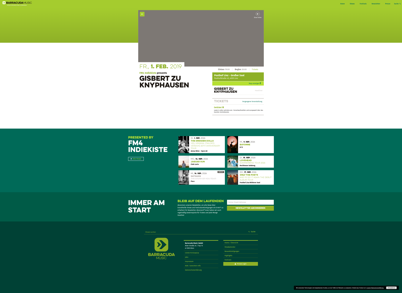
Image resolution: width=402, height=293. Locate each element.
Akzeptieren (391, 288)
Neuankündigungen (232, 251)
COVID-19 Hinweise (192, 253)
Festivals (363, 4)
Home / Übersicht (231, 243)
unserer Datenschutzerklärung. (375, 288)
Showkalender (230, 247)
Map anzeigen (254, 83)
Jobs (186, 257)
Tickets (255, 69)
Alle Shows (137, 159)
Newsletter (376, 4)
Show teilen (258, 17)
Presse (387, 4)
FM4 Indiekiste (147, 72)
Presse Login (241, 264)
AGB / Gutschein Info (193, 266)
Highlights (228, 256)
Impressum (189, 261)
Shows (352, 4)
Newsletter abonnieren (250, 208)
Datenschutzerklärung (193, 270)
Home (342, 4)
